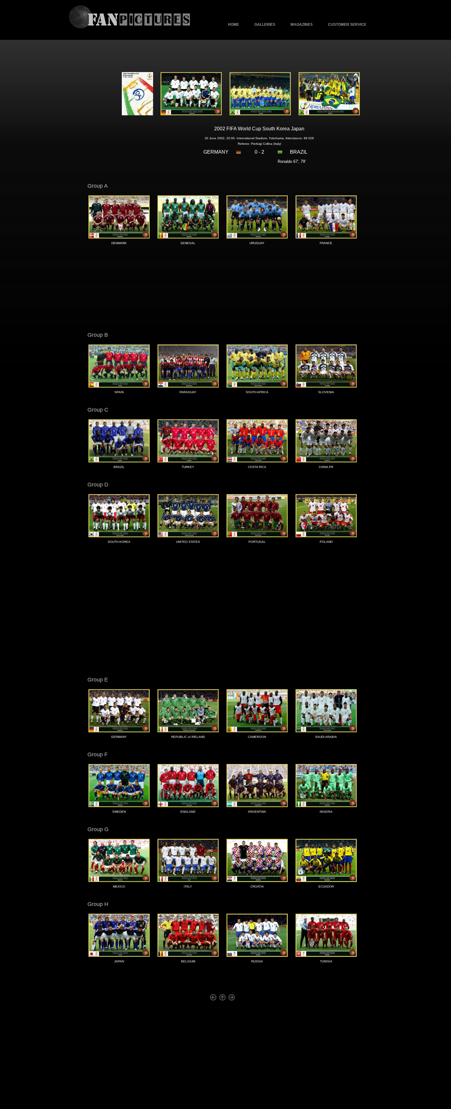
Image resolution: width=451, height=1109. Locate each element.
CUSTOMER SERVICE (347, 24)
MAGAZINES (302, 24)
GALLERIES (264, 24)
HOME (233, 24)
